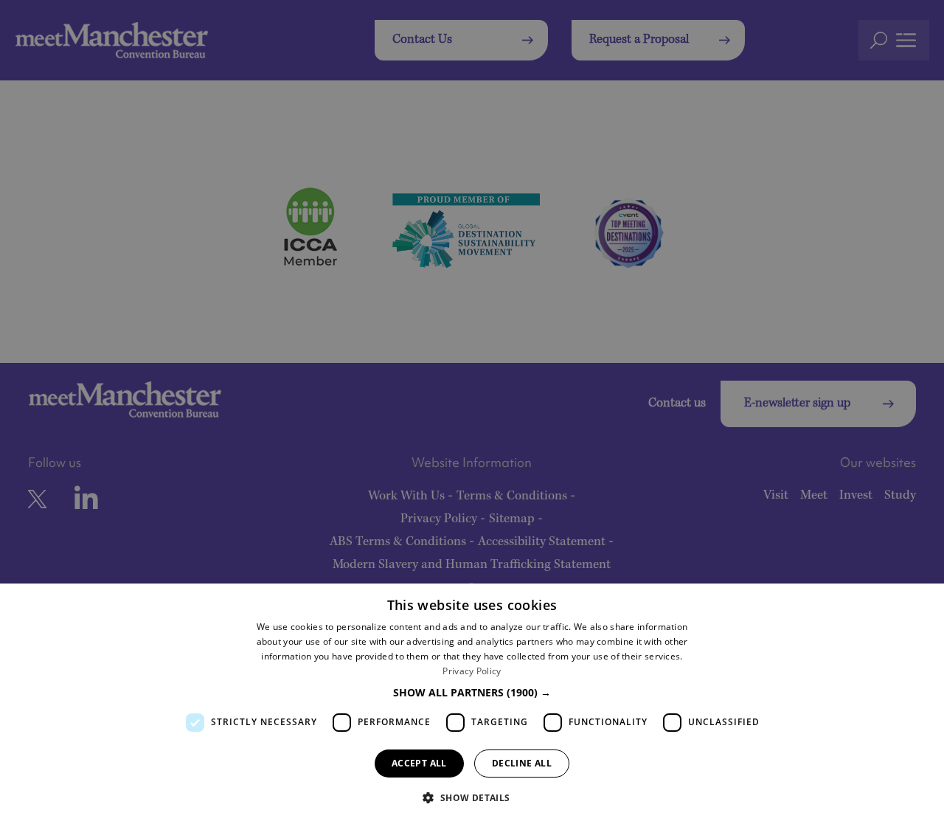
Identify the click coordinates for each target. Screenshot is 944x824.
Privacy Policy (471, 671)
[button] (472, 692)
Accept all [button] (419, 763)
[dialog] (472, 704)
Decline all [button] (522, 763)
